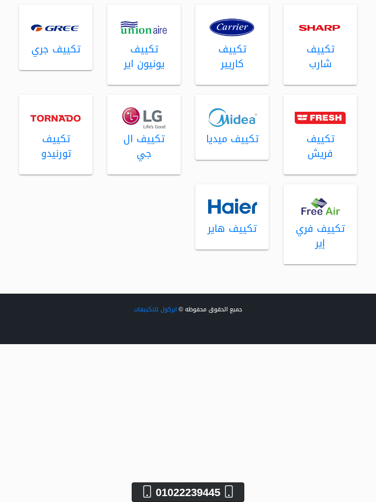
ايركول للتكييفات (155, 309)
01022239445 (188, 492)
